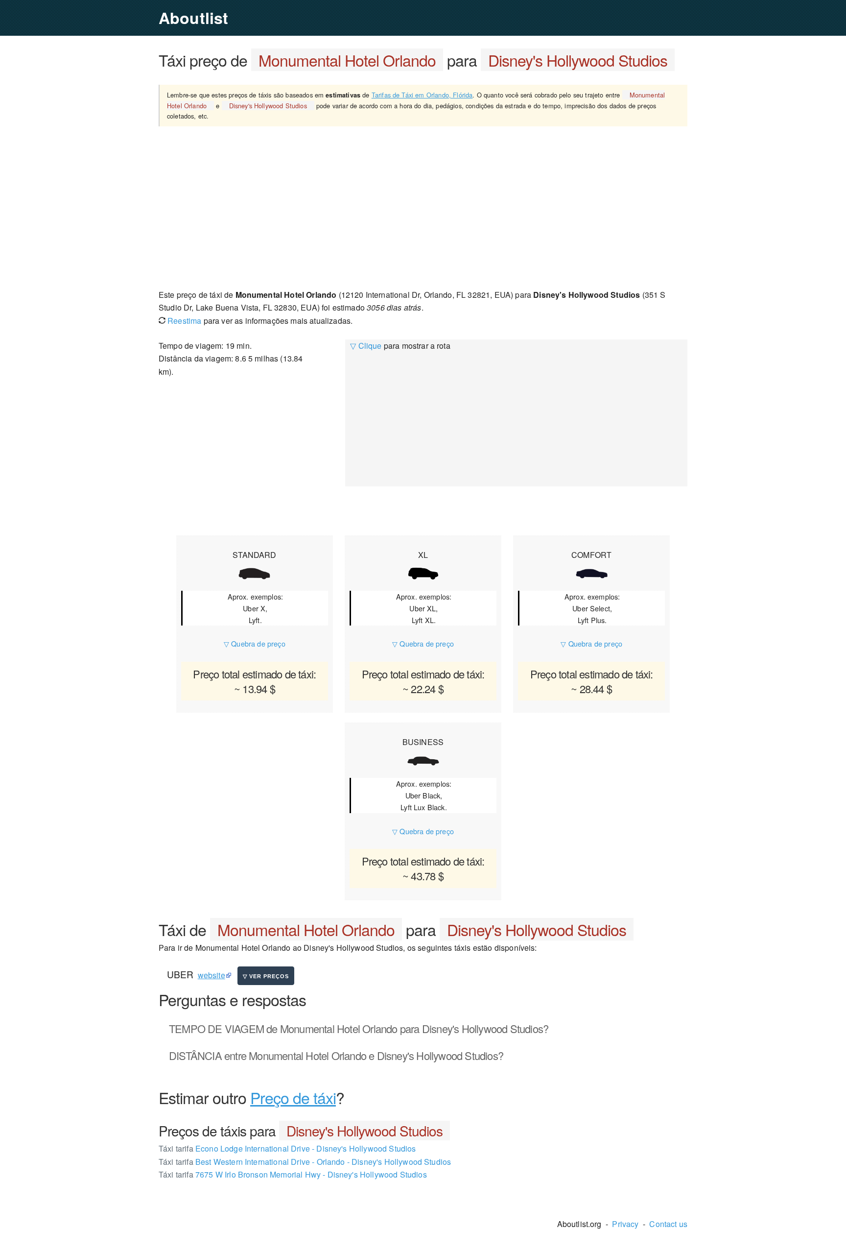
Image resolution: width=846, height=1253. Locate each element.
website (211, 975)
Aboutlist (193, 17)
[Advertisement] (423, 207)
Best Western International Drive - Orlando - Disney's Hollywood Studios (305, 1161)
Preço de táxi (293, 1097)
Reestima (183, 320)
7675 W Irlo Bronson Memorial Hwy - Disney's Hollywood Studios (293, 1174)
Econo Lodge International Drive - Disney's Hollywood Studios (287, 1148)
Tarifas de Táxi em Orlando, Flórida (422, 94)
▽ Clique (365, 345)
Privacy (625, 1223)
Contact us (668, 1223)
